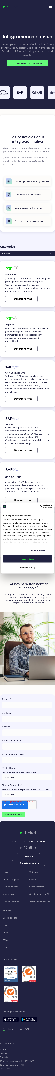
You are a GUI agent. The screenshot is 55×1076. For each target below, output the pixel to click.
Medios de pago (10, 886)
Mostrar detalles (39, 550)
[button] (49, 6)
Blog (5, 925)
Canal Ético (5, 1069)
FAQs (5, 940)
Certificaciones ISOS (39, 894)
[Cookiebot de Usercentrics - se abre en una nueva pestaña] (40, 506)
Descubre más (23, 298)
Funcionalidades (11, 901)
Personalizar (26, 567)
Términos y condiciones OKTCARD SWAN (17, 1061)
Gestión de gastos (11, 879)
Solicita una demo (29, 863)
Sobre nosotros (36, 886)
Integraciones (9, 894)
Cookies (3, 1053)
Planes (32, 879)
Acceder (29, 856)
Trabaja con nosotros (39, 901)
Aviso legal (4, 1049)
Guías (5, 932)
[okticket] (28, 832)
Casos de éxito (10, 918)
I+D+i (5, 947)
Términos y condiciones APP (12, 1065)
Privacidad (4, 1057)
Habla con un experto (29, 63)
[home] (11, 6)
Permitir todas (27, 559)
